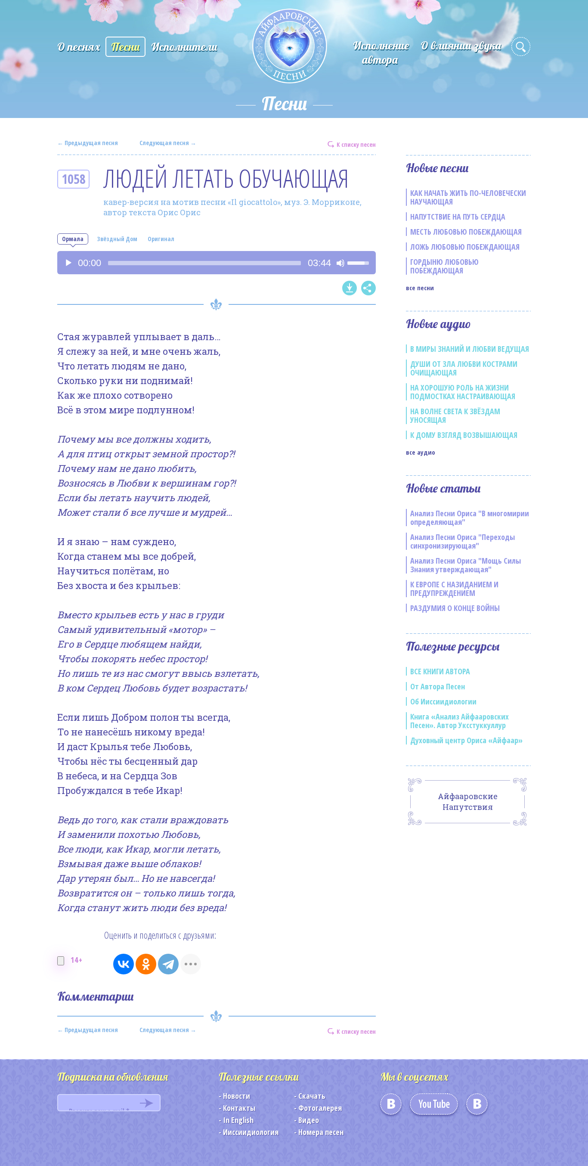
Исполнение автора (381, 52)
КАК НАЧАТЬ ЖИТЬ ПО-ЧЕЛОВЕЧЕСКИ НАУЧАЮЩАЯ (468, 197)
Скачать (311, 1096)
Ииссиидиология (251, 1132)
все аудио (420, 452)
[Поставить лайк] (60, 960)
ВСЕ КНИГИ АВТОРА (440, 671)
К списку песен (356, 144)
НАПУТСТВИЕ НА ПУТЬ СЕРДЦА (457, 216)
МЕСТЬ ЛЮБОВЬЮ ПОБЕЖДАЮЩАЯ (466, 231)
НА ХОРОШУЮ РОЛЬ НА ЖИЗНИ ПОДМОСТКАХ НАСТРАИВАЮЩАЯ (462, 391)
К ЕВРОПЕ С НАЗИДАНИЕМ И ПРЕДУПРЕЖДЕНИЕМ (454, 588)
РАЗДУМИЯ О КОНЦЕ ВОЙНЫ (455, 608)
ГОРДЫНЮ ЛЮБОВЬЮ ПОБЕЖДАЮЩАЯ (444, 266)
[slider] (204, 263)
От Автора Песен (437, 686)
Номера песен (321, 1132)
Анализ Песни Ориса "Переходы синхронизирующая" (462, 541)
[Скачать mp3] (349, 288)
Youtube (434, 1107)
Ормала (73, 239)
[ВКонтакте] (123, 964)
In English (238, 1120)
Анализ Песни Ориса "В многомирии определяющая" (469, 517)
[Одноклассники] (146, 964)
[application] (216, 262)
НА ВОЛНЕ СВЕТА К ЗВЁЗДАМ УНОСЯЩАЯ (455, 415)
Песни (125, 47)
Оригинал (161, 239)
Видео (308, 1120)
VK (391, 1107)
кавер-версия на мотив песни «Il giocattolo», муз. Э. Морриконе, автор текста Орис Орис (232, 207)
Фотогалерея (320, 1108)
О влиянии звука (461, 45)
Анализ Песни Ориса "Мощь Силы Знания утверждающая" (465, 565)
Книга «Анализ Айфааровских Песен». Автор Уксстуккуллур (459, 720)
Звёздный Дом (117, 239)
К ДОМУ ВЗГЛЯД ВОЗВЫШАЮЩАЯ (463, 435)
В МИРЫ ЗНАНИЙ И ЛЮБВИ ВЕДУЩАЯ (469, 348)
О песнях (78, 47)
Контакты (239, 1108)
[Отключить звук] (340, 263)
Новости (236, 1096)
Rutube (477, 1107)
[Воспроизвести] (68, 263)
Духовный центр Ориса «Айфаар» (466, 740)
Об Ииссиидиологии (443, 701)
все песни (420, 287)
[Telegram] (168, 964)
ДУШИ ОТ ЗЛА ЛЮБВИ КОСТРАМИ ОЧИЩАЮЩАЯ (463, 368)
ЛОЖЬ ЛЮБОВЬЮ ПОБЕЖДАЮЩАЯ (465, 246)
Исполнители (184, 47)
